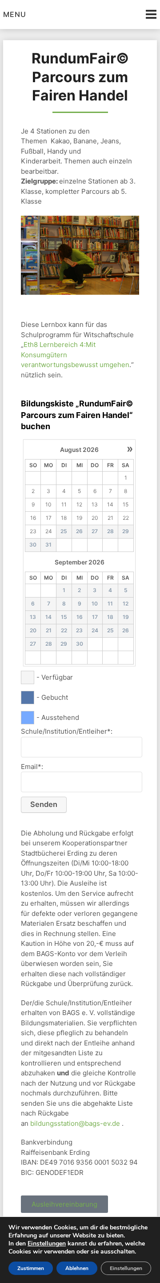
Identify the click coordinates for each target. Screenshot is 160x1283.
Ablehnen (76, 1268)
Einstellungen (47, 1244)
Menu (14, 14)
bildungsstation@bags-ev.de (75, 1123)
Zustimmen (30, 1268)
